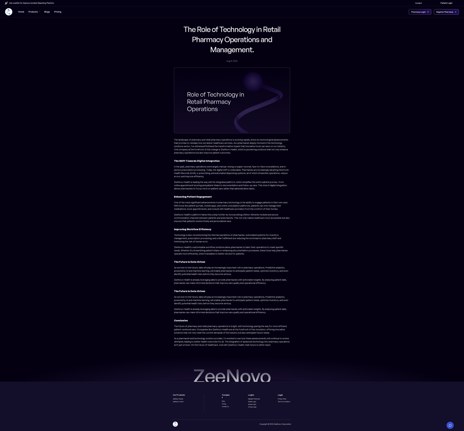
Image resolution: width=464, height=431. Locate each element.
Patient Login (252, 402)
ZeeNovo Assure (178, 399)
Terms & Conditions (284, 402)
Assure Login (252, 404)
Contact (418, 3)
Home (21, 11)
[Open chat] (450, 425)
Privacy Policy (282, 399)
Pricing (224, 404)
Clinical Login (252, 407)
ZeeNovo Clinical (178, 402)
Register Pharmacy (254, 399)
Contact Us (225, 406)
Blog (223, 401)
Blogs (47, 11)
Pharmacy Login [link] (418, 12)
